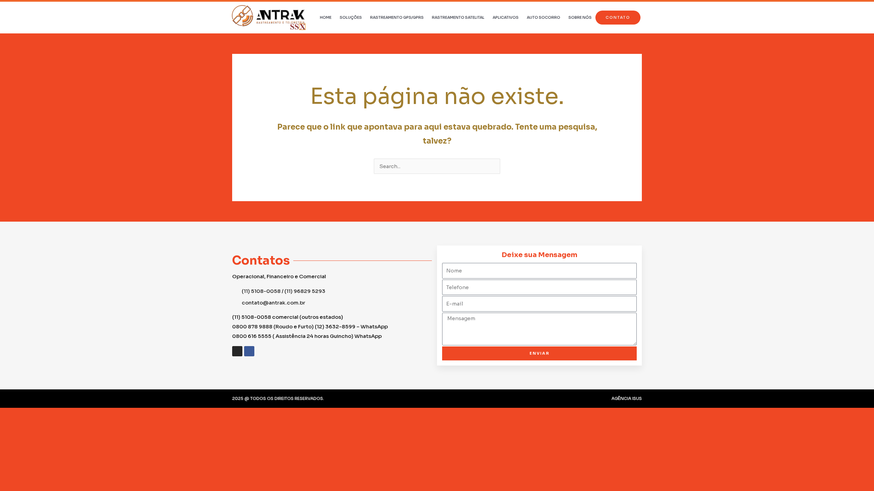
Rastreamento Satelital (458, 17)
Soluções (351, 17)
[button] (617, 18)
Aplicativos (506, 17)
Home (326, 17)
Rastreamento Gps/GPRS (397, 17)
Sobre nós (580, 17)
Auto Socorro (543, 17)
